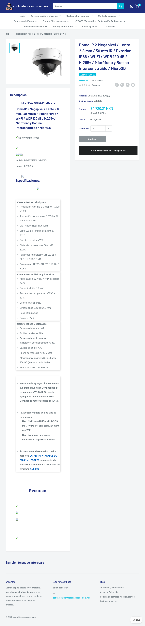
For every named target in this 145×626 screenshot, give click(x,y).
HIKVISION (83, 80)
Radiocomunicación (34, 26)
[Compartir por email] (133, 84)
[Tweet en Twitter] (128, 84)
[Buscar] (120, 6)
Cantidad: (84, 128)
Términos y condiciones (112, 587)
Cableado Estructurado (77, 15)
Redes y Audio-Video (63, 26)
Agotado (92, 139)
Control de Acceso (107, 15)
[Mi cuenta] (131, 6)
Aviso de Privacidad (109, 592)
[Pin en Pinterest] (122, 84)
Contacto (110, 26)
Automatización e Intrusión (44, 15)
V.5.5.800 (34, 469)
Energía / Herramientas (54, 21)
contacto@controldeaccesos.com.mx (71, 597)
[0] (137, 6)
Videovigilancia (89, 26)
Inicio (22, 15)
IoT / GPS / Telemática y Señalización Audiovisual (98, 21)
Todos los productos (22, 34)
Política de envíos (109, 601)
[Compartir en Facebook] (117, 84)
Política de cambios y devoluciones (117, 596)
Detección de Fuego (24, 21)
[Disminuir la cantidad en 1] (94, 128)
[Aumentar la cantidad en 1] (109, 128)
